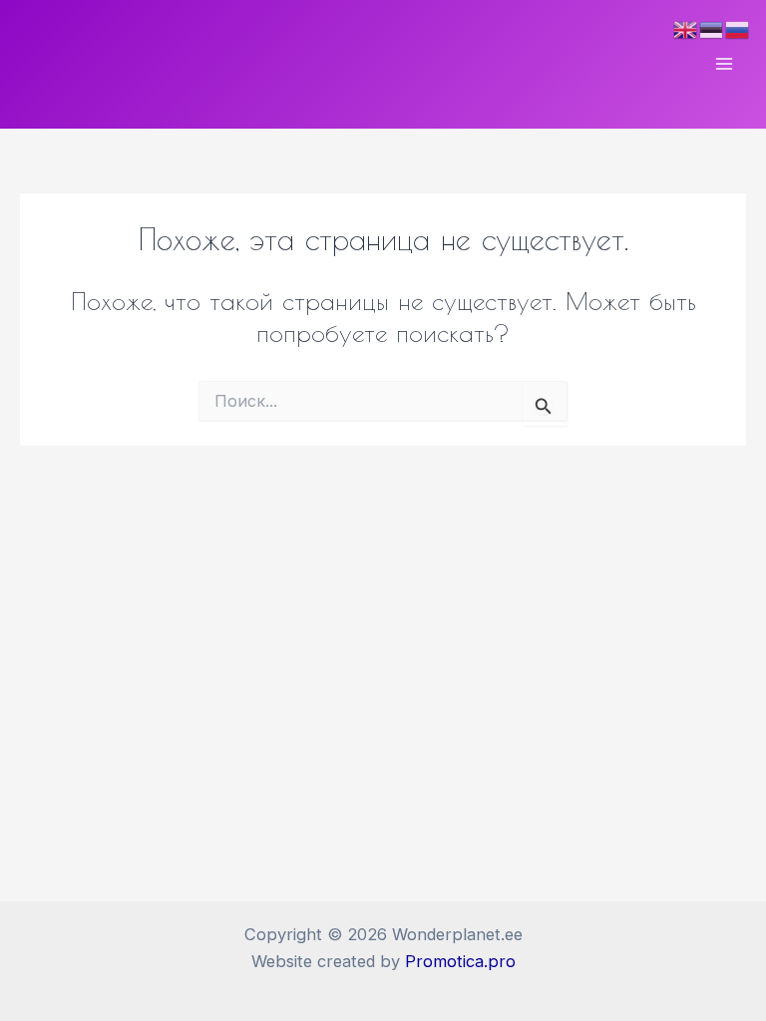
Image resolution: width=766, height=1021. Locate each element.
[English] (686, 28)
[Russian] (738, 28)
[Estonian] (712, 28)
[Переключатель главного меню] (723, 64)
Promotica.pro (460, 961)
